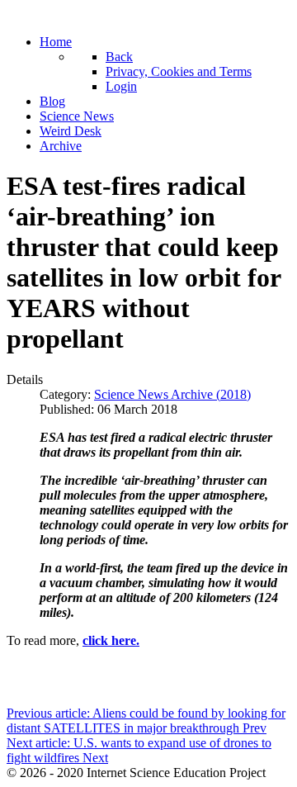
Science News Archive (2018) (172, 394)
